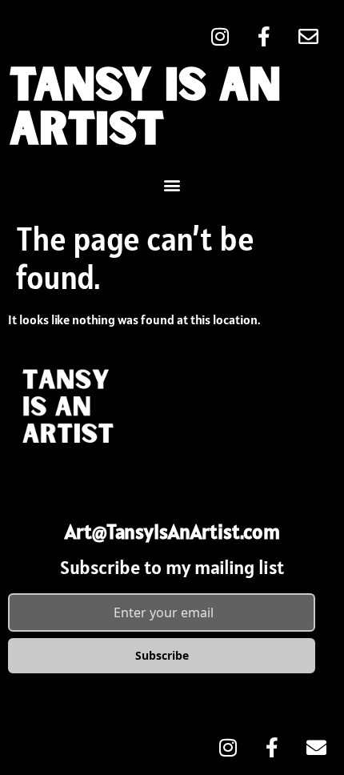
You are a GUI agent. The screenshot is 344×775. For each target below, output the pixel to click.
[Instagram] (220, 36)
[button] (172, 184)
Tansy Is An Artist (145, 109)
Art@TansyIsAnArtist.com (172, 531)
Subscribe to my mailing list (172, 567)
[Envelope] (308, 36)
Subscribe (162, 655)
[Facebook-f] (264, 36)
